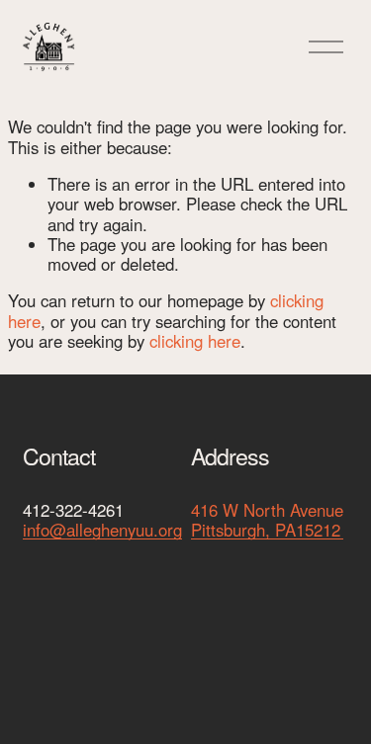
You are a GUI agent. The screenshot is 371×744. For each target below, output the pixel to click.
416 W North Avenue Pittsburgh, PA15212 (267, 520)
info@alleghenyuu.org (102, 529)
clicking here (194, 341)
